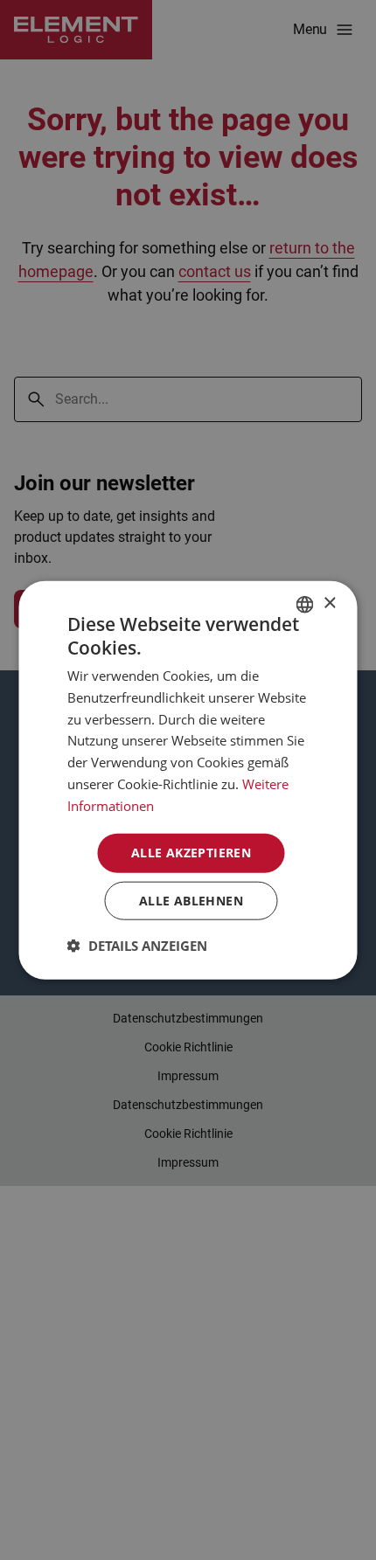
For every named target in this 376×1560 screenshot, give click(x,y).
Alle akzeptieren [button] (191, 852)
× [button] (329, 603)
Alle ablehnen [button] (191, 900)
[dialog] (188, 780)
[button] (137, 945)
